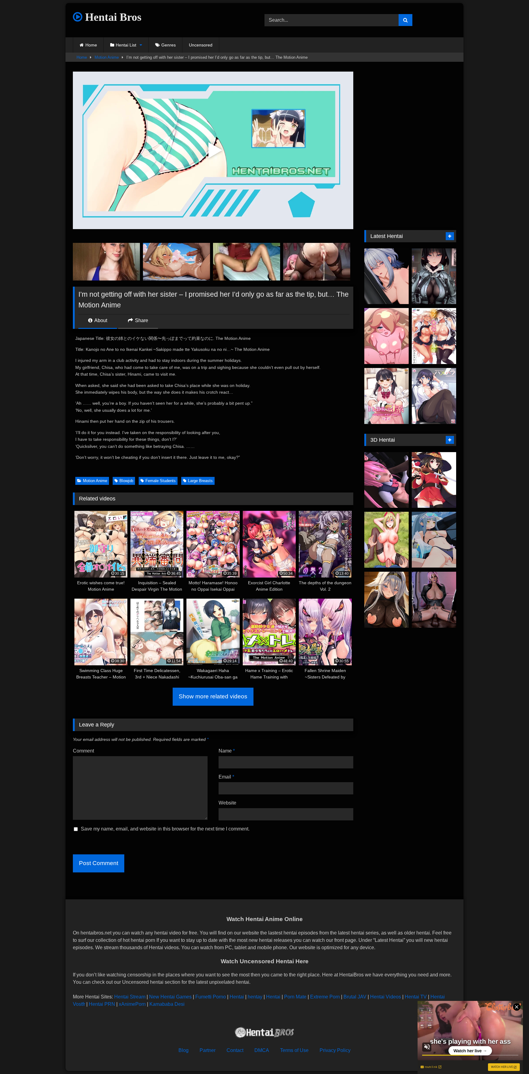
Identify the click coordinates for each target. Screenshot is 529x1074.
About (100, 320)
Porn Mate (295, 996)
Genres (168, 45)
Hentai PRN (102, 1004)
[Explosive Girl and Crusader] (434, 480)
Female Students (160, 480)
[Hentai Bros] (264, 1033)
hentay (255, 996)
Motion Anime (107, 57)
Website (227, 802)
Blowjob (126, 480)
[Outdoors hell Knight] (434, 600)
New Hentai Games (170, 996)
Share (141, 320)
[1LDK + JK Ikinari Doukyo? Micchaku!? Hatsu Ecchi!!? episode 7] (386, 396)
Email (226, 776)
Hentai (237, 996)
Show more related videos (213, 696)
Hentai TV (416, 996)
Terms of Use (294, 1050)
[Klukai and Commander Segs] (434, 540)
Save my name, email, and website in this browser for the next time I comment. (165, 828)
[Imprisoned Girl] (386, 480)
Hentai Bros (111, 17)
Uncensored (200, 45)
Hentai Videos (385, 996)
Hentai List (126, 45)
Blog (183, 1050)
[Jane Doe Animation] (434, 276)
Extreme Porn (325, 996)
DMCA (261, 1050)
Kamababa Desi (167, 1004)
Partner (208, 1050)
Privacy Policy (335, 1050)
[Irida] (386, 540)
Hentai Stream (129, 996)
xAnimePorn (132, 1004)
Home (91, 45)
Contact (235, 1050)
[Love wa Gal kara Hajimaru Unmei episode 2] (434, 336)
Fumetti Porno (210, 996)
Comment (83, 750)
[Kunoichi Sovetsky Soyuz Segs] (386, 600)
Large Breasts (200, 480)
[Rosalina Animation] (386, 336)
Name (227, 750)
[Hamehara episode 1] (434, 396)
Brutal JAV (354, 996)
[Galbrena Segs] (386, 276)
